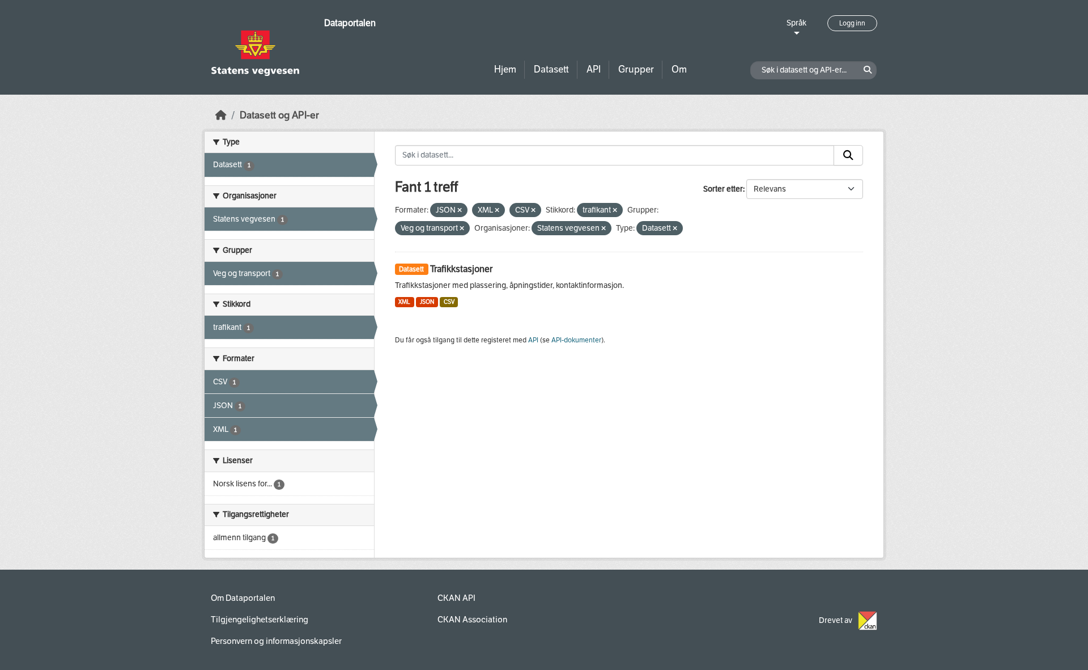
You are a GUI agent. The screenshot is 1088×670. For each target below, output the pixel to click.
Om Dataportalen (243, 598)
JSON (427, 302)
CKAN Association (472, 619)
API (593, 69)
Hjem (505, 69)
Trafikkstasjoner (461, 269)
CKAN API (456, 598)
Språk (796, 23)
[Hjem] (221, 115)
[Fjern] (459, 210)
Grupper (636, 69)
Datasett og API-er (279, 115)
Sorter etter (723, 189)
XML (404, 302)
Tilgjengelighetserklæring (259, 619)
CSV (449, 302)
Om (679, 69)
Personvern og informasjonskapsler (276, 641)
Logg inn (852, 23)
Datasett (551, 69)
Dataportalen (350, 23)
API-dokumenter (576, 340)
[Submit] (848, 155)
